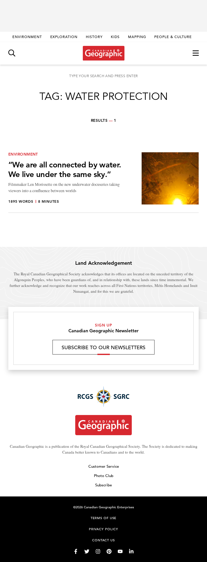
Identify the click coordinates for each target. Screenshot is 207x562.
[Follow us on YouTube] (120, 551)
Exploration (64, 37)
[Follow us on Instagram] (97, 551)
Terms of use (104, 518)
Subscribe (103, 485)
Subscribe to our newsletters (103, 347)
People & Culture (173, 37)
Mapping (137, 37)
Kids (115, 37)
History (94, 37)
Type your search (103, 76)
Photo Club (103, 475)
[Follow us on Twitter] (86, 551)
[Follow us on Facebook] (75, 551)
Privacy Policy (103, 529)
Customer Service (103, 466)
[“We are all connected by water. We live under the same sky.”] (103, 182)
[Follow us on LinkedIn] (131, 551)
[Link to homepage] (103, 53)
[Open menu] (196, 53)
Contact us (103, 540)
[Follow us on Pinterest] (109, 551)
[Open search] (11, 53)
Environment (27, 37)
